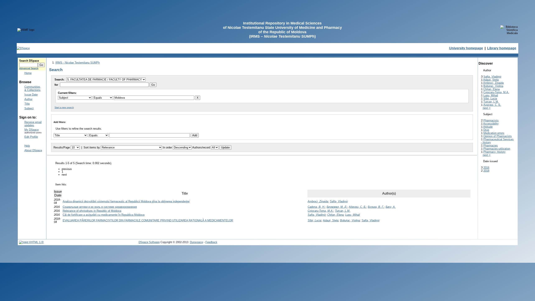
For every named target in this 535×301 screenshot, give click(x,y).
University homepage (466, 48)
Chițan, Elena (335, 214)
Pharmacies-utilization (496, 148)
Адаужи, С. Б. (357, 206)
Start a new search (64, 107)
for (56, 84)
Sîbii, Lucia (314, 220)
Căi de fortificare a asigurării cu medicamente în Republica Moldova (103, 214)
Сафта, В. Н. (316, 206)
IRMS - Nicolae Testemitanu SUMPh (77, 62)
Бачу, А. (391, 206)
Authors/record (201, 147)
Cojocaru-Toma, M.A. (320, 210)
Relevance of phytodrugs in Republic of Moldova (92, 210)
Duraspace (196, 242)
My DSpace (31, 129)
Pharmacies (490, 145)
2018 (486, 170)
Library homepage (501, 48)
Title (27, 103)
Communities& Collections (32, 88)
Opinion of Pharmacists (497, 136)
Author (28, 99)
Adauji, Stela (330, 220)
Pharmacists (491, 120)
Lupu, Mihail (352, 214)
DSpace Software (149, 242)
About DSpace (33, 150)
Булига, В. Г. (376, 206)
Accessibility (491, 123)
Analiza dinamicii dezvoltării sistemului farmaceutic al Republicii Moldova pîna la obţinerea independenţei (126, 201)
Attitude (488, 126)
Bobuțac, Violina (350, 220)
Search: (60, 79)
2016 (486, 167)
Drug (486, 129)
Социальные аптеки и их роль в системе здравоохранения (100, 206)
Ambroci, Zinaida (318, 201)
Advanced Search (28, 68)
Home (28, 73)
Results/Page (62, 147)
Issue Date (31, 94)
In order (167, 147)
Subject (29, 108)
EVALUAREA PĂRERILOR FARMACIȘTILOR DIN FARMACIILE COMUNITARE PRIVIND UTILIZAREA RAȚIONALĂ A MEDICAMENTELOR (148, 220)
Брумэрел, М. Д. (337, 206)
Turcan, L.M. (342, 210)
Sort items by (92, 147)
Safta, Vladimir (339, 201)
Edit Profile (31, 136)
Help (27, 145)
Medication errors (493, 133)
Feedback (211, 242)
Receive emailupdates (33, 124)
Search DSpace (29, 60)
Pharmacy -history (494, 151)
